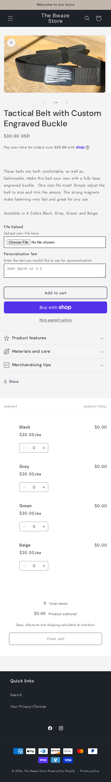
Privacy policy (89, 771)
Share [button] (14, 381)
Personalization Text (20, 253)
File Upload (13, 226)
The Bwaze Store (35, 771)
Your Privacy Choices (28, 706)
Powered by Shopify (61, 771)
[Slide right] (67, 102)
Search (16, 694)
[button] (10, 18)
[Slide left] (44, 102)
